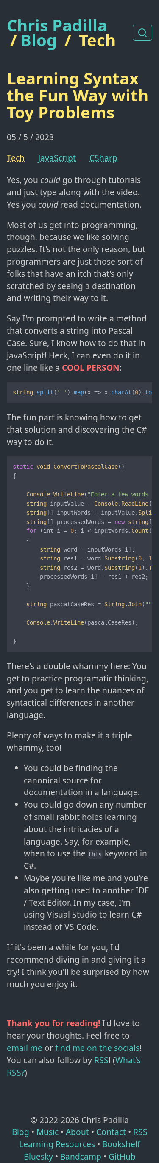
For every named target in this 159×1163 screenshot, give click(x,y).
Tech (97, 40)
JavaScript (57, 157)
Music (47, 1132)
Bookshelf (121, 1144)
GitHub (122, 1156)
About (77, 1132)
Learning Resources (57, 1144)
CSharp (103, 157)
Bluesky (38, 1156)
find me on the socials (97, 1047)
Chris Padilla (57, 25)
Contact (111, 1132)
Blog (38, 40)
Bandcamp (80, 1156)
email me (24, 1047)
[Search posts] (142, 33)
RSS (101, 1060)
